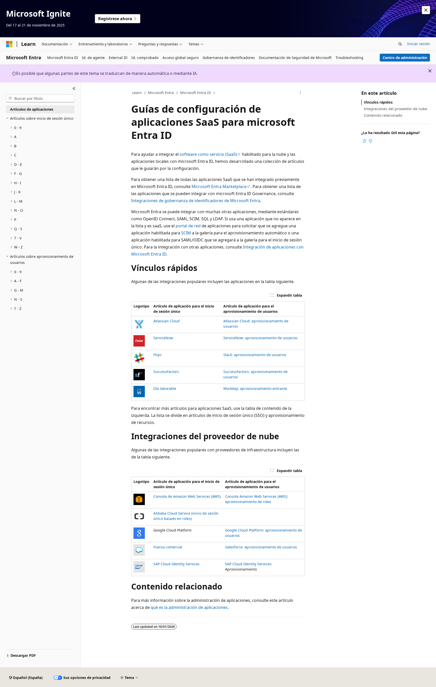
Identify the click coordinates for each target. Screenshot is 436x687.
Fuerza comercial (167, 547)
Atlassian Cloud (166, 321)
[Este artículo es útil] (364, 141)
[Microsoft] (9, 44)
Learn (137, 92)
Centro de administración (405, 57)
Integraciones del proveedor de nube (395, 108)
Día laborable (164, 388)
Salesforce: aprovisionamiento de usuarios (261, 547)
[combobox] (40, 98)
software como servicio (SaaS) (208, 154)
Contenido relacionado (383, 115)
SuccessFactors (166, 371)
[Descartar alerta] (426, 10)
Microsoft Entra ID (195, 92)
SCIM (186, 233)
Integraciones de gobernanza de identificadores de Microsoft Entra (195, 200)
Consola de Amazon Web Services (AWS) (187, 496)
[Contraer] (74, 88)
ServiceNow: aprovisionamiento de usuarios (260, 337)
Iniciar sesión (418, 43)
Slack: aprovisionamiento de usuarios (254, 354)
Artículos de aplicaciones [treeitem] (31, 109)
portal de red (188, 226)
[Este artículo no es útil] (370, 141)
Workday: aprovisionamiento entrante (255, 388)
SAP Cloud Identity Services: (248, 563)
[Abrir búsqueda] (400, 44)
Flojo (157, 354)
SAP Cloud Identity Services (176, 563)
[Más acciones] (300, 93)
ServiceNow (163, 337)
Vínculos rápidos (378, 102)
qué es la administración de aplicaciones (189, 607)
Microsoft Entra (161, 92)
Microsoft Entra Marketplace (219, 186)
